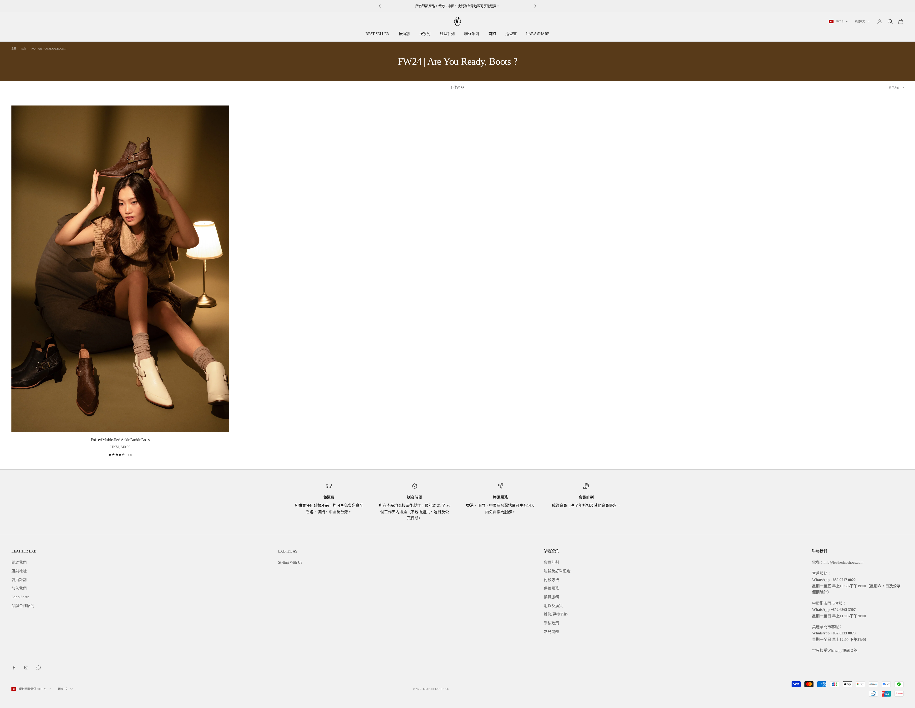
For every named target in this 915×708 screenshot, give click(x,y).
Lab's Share (20, 597)
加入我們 (19, 588)
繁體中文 (860, 21)
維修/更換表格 (556, 614)
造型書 (511, 34)
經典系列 (447, 34)
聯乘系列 (471, 34)
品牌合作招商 (22, 606)
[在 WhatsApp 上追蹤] (38, 667)
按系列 (425, 34)
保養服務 (551, 588)
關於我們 (19, 562)
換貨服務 (551, 597)
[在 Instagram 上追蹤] (26, 667)
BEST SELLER (377, 34)
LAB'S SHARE (537, 34)
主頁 (13, 48)
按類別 (404, 34)
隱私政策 (551, 623)
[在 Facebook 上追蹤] (13, 667)
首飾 (492, 34)
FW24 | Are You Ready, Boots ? (48, 48)
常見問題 (551, 632)
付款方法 (551, 580)
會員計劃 (19, 580)
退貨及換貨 (553, 606)
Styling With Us (290, 562)
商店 (23, 48)
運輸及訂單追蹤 (557, 571)
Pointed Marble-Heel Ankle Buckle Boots (120, 440)
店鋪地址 (19, 571)
